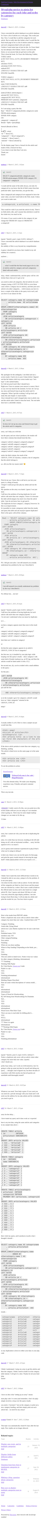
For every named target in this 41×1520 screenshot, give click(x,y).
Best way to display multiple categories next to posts (11, 1490)
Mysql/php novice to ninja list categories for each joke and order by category (19, 12)
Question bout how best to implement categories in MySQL (11, 1467)
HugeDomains (8, 771)
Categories (10, 1506)
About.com (16, 966)
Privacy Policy (6, 1510)
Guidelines (20, 1506)
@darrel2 (5, 808)
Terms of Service (31, 1506)
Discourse (13, 1515)
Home (3, 1506)
